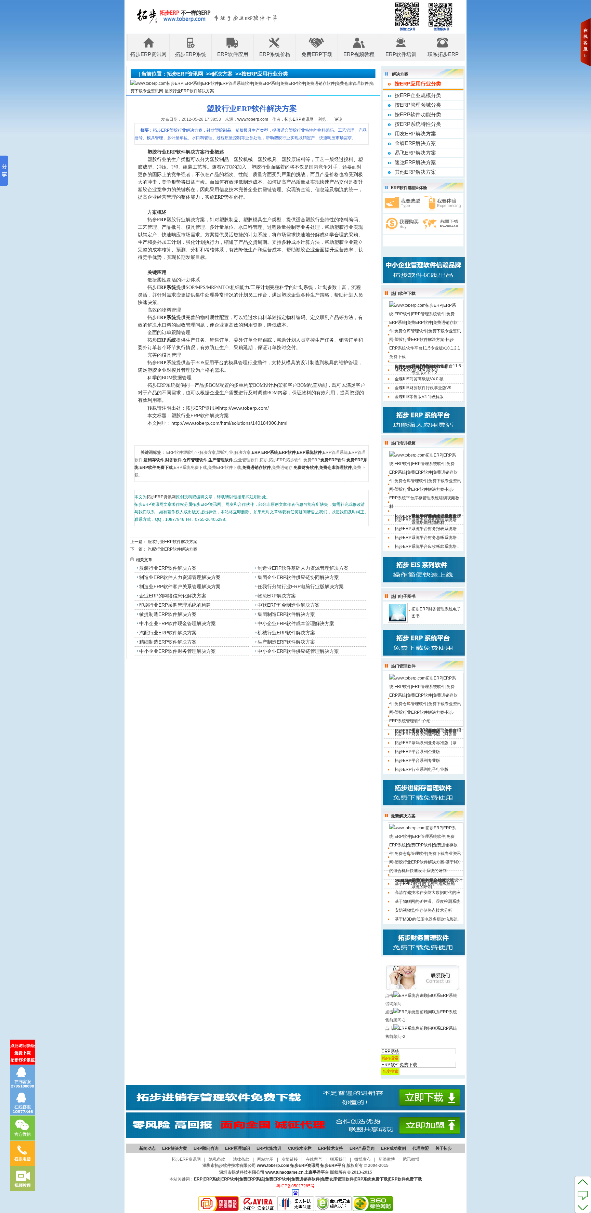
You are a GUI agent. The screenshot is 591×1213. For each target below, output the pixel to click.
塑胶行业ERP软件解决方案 (200, 415)
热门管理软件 (403, 666)
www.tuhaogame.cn (284, 1172)
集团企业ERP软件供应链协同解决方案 (298, 577)
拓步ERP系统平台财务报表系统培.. (427, 528)
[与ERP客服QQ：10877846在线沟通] (22, 1102)
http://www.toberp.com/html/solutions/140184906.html (229, 423)
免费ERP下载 (316, 54)
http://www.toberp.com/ (244, 408)
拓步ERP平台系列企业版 (417, 751)
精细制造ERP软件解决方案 (168, 642)
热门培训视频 (403, 443)
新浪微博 (387, 1159)
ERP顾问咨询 (206, 1148)
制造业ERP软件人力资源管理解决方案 (180, 577)
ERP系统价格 (274, 54)
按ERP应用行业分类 (264, 74)
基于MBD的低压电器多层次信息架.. (427, 919)
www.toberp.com (252, 119)
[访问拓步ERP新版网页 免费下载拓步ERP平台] (22, 1052)
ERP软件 (229, 1179)
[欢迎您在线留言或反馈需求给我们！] (582, 1194)
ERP (198, 1179)
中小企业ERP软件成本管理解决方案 (296, 623)
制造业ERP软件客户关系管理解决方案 (180, 586)
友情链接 (289, 1159)
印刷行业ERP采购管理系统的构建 (175, 605)
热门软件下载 (403, 293)
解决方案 (222, 74)
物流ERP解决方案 (277, 595)
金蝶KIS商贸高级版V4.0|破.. (420, 379)
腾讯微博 (411, 1159)
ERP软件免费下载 (405, 1179)
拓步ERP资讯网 (148, 54)
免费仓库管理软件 (337, 1179)
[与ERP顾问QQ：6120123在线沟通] (22, 1077)
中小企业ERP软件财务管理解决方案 (177, 651)
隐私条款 (217, 1159)
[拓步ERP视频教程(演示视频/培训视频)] (22, 1178)
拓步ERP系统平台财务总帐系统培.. (427, 537)
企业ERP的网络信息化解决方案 (172, 595)
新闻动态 (147, 1148)
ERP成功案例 (393, 1148)
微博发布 (362, 1159)
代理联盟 (420, 1148)
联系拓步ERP (443, 54)
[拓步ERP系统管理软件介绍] (425, 699)
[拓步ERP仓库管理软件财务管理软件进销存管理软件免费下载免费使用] (295, 1109)
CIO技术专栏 (300, 1148)
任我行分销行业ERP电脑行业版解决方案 (301, 586)
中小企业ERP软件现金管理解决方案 (177, 623)
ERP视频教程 (359, 54)
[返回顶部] (582, 1182)
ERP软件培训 (401, 54)
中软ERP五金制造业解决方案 (289, 605)
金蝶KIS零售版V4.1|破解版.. (420, 396)
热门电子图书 (403, 596)
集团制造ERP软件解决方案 (286, 614)
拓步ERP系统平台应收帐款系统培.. (427, 546)
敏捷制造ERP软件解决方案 (168, 614)
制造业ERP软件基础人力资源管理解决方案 (303, 568)
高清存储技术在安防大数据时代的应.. (428, 892)
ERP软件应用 (232, 54)
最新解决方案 (403, 816)
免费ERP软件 (277, 1179)
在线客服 (585, 39)
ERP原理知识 (237, 1148)
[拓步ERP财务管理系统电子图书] (398, 612)
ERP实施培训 (269, 1148)
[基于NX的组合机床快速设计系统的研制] (425, 849)
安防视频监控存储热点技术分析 (423, 910)
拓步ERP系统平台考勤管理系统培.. (427, 519)
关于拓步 (443, 1148)
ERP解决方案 (174, 1148)
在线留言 (314, 1159)
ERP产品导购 (362, 1148)
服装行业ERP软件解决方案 (172, 541)
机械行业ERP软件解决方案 (286, 632)
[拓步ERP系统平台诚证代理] (295, 1136)
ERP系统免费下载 (371, 1179)
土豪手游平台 (316, 1172)
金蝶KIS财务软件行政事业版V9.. (424, 387)
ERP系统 (211, 1179)
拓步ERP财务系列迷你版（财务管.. (427, 733)
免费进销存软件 (305, 1179)
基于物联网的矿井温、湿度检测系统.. (428, 901)
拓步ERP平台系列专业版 (417, 760)
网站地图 (265, 1159)
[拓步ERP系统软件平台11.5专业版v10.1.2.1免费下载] (425, 331)
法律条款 (241, 1159)
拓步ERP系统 (190, 54)
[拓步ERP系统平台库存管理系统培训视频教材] (425, 480)
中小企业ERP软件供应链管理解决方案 (298, 651)
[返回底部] (582, 1207)
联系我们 (338, 1159)
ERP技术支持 (330, 1148)
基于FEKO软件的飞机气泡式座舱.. (426, 883)
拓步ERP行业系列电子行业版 (421, 769)
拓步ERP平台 (332, 1165)
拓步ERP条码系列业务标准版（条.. (427, 742)
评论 (338, 119)
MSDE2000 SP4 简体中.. (418, 370)
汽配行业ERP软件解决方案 (172, 549)
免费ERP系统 (251, 1179)
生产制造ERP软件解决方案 (286, 642)
